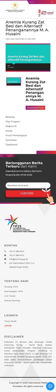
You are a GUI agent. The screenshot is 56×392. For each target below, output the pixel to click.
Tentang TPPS (11, 287)
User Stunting (16, 39)
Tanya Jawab (10, 321)
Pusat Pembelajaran (16, 135)
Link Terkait (9, 296)
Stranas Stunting (12, 300)
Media (9, 131)
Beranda (10, 117)
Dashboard (11, 144)
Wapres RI (11, 126)
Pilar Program (13, 121)
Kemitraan (11, 140)
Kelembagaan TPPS (13, 291)
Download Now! (35, 107)
